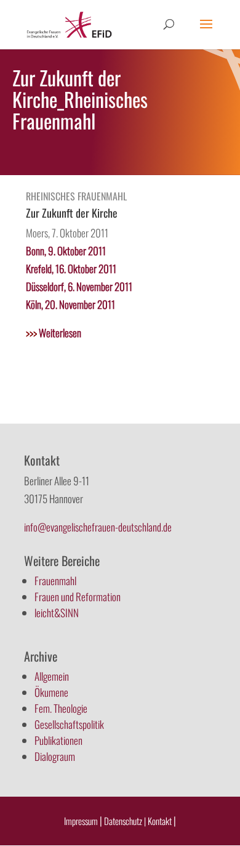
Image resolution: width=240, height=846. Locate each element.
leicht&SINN (56, 612)
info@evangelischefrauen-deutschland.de (98, 527)
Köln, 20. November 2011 (70, 304)
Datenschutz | (125, 821)
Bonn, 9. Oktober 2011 (66, 250)
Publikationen (58, 740)
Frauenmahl (55, 580)
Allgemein (51, 676)
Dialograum (54, 756)
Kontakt (161, 821)
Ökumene (51, 692)
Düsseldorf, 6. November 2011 (79, 286)
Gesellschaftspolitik (69, 724)
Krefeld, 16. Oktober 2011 (71, 268)
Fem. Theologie (60, 708)
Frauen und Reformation (77, 596)
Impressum (81, 821)
